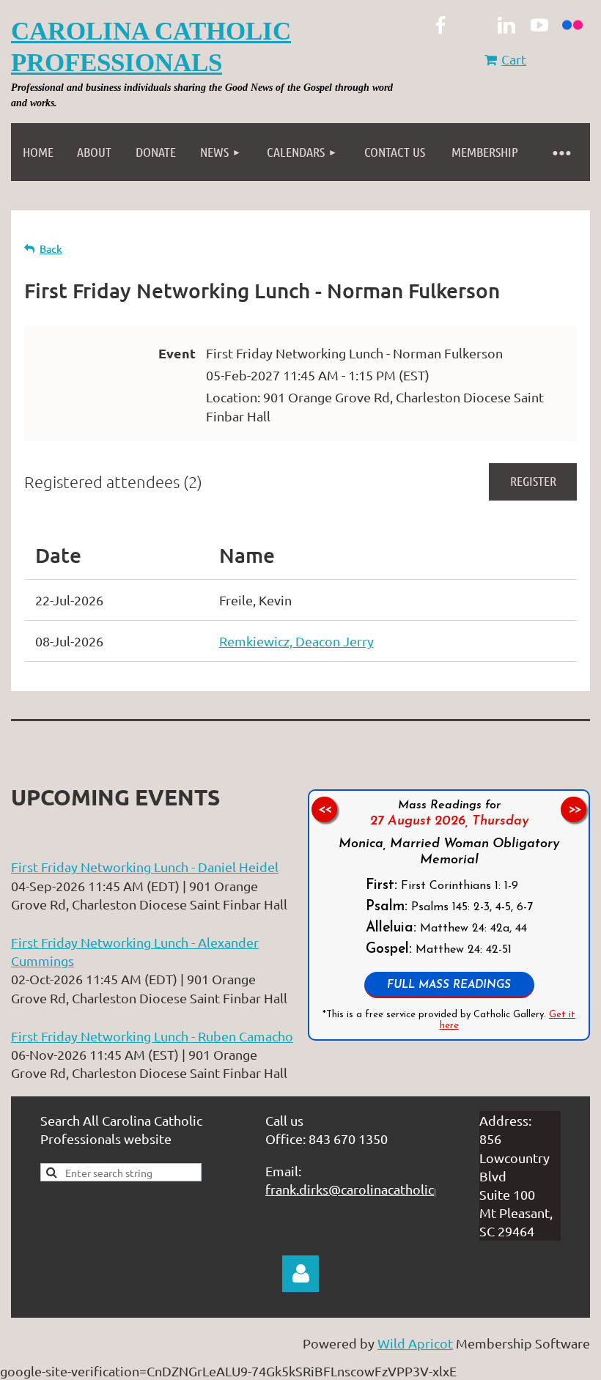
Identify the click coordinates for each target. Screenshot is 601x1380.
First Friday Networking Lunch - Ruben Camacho (152, 1036)
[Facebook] (440, 25)
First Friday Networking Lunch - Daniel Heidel (145, 866)
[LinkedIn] (506, 25)
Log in (300, 1273)
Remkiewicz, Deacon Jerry (296, 641)
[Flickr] (572, 25)
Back (51, 249)
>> (574, 809)
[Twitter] (473, 25)
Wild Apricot (415, 1343)
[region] (449, 915)
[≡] (560, 152)
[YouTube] (539, 25)
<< (324, 809)
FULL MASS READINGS (449, 985)
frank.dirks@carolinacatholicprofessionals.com (404, 1189)
